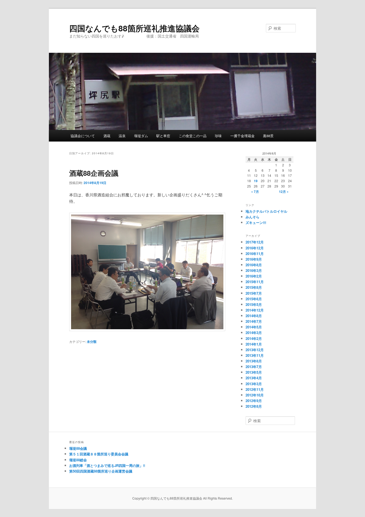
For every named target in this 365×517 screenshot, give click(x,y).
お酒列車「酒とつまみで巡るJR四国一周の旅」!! (107, 465)
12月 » (284, 191)
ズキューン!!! (256, 222)
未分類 (91, 341)
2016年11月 (255, 253)
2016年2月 (254, 276)
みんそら (252, 216)
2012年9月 (254, 400)
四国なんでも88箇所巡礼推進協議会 (134, 28)
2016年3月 (254, 270)
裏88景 (268, 135)
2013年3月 (254, 383)
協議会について (83, 135)
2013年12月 (255, 349)
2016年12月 (255, 247)
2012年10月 (255, 395)
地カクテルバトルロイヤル (266, 211)
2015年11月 (255, 281)
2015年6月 (254, 298)
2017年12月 (255, 242)
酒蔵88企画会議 (93, 173)
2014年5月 (254, 326)
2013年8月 (254, 361)
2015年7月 (254, 293)
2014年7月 (254, 321)
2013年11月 (255, 355)
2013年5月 (254, 372)
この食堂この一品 (193, 135)
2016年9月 (254, 259)
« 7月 (255, 191)
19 (256, 180)
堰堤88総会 (78, 459)
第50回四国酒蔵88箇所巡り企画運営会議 (100, 471)
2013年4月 (254, 377)
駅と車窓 (163, 135)
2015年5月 (254, 304)
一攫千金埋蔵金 (242, 135)
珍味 (218, 135)
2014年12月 (255, 310)
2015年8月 (254, 287)
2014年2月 (254, 338)
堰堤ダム (141, 135)
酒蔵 (106, 135)
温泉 (122, 135)
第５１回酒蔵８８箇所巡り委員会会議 (98, 453)
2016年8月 (254, 264)
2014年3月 (254, 332)
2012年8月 (254, 406)
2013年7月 (254, 366)
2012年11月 (255, 389)
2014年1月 (254, 344)
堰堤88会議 (78, 448)
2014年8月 (254, 315)
